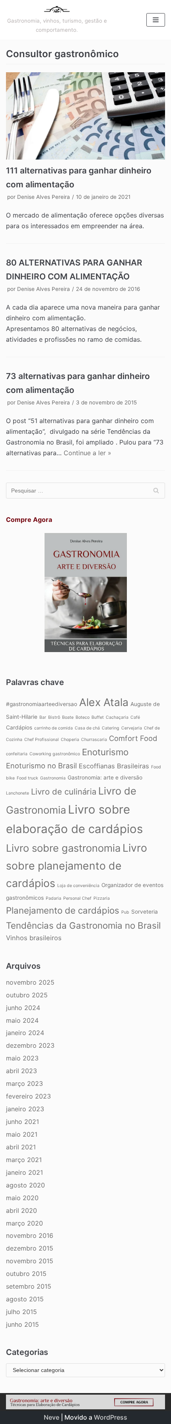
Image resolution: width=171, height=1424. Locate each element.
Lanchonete (17, 793)
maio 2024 (22, 1020)
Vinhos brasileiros (34, 938)
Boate (68, 717)
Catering (110, 728)
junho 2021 (22, 1122)
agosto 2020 (25, 1185)
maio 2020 (22, 1198)
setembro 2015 (28, 1286)
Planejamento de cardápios (62, 910)
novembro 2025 (30, 982)
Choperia (70, 739)
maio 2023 (22, 1058)
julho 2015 (21, 1312)
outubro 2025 (27, 995)
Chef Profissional (41, 739)
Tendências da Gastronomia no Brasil (83, 925)
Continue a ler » (87, 453)
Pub (125, 912)
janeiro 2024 (25, 1033)
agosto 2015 (25, 1299)
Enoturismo (105, 752)
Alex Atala (103, 702)
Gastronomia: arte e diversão (105, 777)
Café (135, 717)
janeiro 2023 (25, 1109)
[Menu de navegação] (155, 20)
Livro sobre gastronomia (63, 848)
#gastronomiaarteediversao (41, 704)
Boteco (82, 717)
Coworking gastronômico (54, 753)
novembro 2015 (29, 1261)
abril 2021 (21, 1147)
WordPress (110, 1417)
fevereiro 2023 (28, 1096)
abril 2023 (21, 1071)
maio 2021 (21, 1134)
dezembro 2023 (30, 1045)
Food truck (27, 778)
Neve (51, 1417)
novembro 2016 (29, 1235)
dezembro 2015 (29, 1248)
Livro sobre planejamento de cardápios (76, 865)
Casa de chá (87, 728)
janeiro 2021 (24, 1172)
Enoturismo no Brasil (41, 765)
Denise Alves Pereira (43, 197)
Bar (42, 717)
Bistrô (54, 717)
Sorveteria (144, 911)
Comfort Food (133, 738)
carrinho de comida (53, 728)
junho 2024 (23, 1008)
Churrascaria (94, 739)
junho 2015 (22, 1324)
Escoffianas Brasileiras (114, 766)
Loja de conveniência (78, 885)
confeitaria (16, 753)
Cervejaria (131, 728)
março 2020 (24, 1223)
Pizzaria (101, 898)
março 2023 (24, 1083)
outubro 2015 (26, 1274)
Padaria (53, 898)
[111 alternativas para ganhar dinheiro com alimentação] (85, 116)
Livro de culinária (63, 792)
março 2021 (24, 1160)
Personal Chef (77, 898)
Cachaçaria (117, 717)
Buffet (97, 717)
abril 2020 (21, 1210)
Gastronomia (53, 778)
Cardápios (19, 727)
